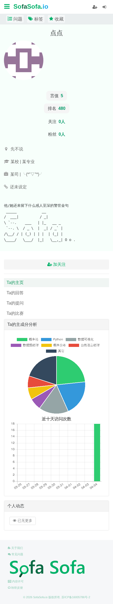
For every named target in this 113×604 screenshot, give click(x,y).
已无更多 (24, 521)
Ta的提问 (15, 303)
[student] (95, 7)
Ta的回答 (15, 293)
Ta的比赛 (15, 313)
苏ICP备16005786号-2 (75, 597)
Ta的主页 (15, 282)
